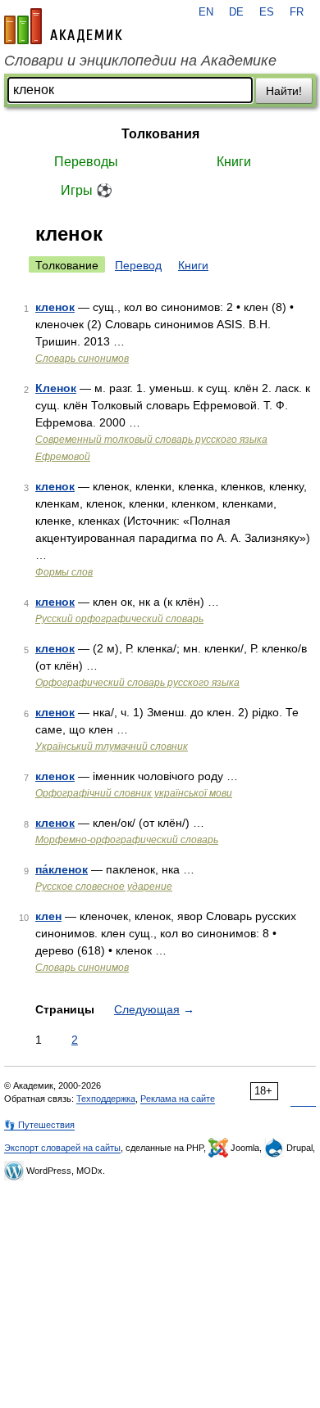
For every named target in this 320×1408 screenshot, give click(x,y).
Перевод (138, 265)
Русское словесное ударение (103, 886)
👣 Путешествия (39, 1125)
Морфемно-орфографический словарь (126, 840)
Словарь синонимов (82, 358)
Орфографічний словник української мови (133, 793)
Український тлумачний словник (111, 746)
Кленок (55, 388)
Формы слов (64, 572)
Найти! (284, 90)
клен (48, 916)
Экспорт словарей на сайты (62, 1148)
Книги (234, 162)
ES (266, 12)
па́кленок (61, 869)
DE (236, 12)
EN (206, 12)
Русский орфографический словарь (119, 619)
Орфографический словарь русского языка (137, 682)
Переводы (86, 162)
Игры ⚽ (86, 190)
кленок (55, 307)
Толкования (160, 134)
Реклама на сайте (177, 1098)
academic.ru (63, 26)
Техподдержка (105, 1098)
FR (297, 12)
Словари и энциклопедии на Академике (140, 60)
